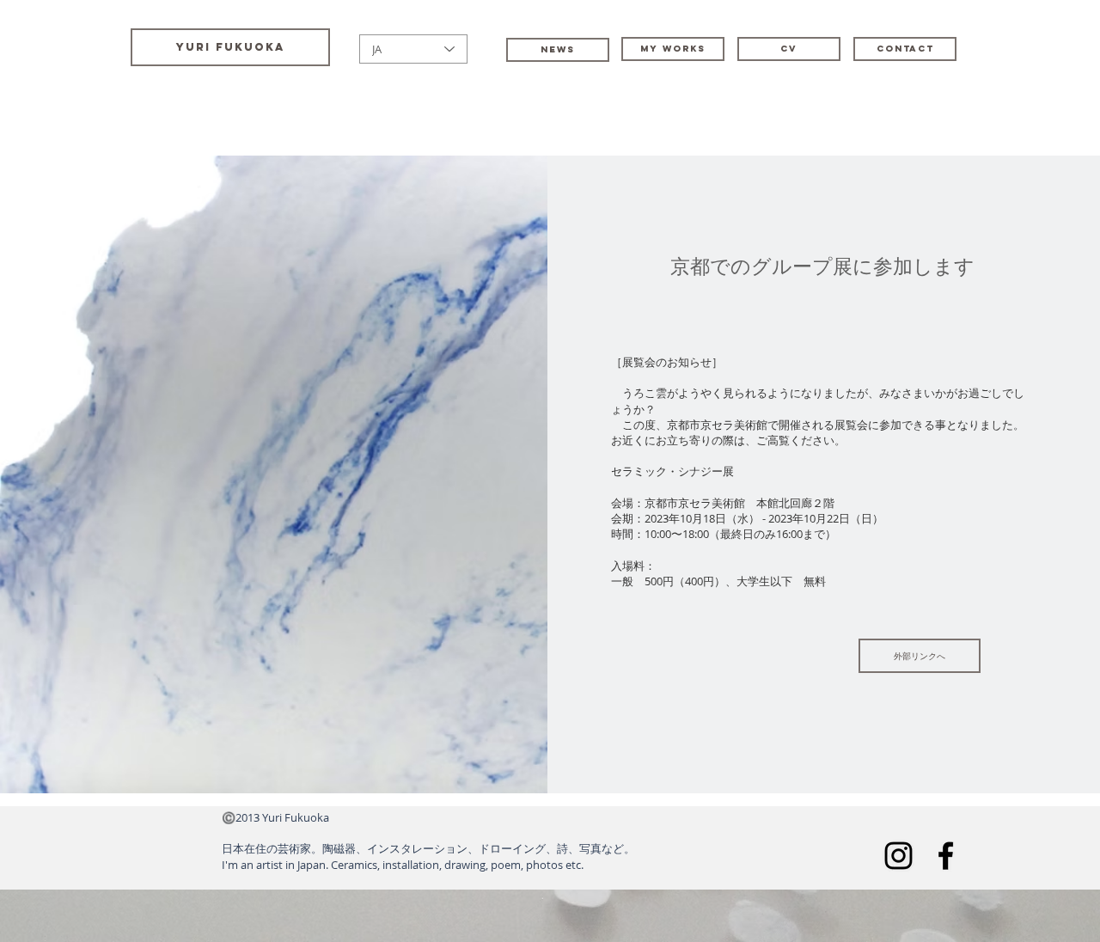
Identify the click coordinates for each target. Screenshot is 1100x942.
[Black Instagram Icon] (898, 855)
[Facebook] (945, 855)
